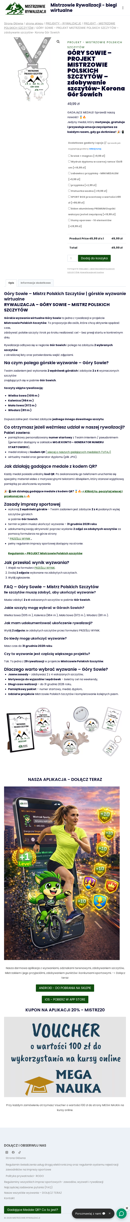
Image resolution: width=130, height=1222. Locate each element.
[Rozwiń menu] (123, 7)
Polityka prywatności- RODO (25, 1176)
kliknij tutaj (95, 148)
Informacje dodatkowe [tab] (36, 283)
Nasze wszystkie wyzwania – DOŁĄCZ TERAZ (33, 1193)
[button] (58, 42)
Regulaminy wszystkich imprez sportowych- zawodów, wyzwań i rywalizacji (53, 1182)
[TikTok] (19, 1152)
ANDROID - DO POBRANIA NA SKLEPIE (65, 988)
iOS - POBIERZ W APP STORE (65, 999)
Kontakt (9, 1198)
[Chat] (121, 1213)
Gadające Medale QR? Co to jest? (32, 1210)
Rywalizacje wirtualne (92, 272)
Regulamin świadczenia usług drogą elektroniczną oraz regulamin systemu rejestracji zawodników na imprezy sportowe (62, 1167)
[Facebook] (13, 1152)
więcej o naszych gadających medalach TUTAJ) (79, 452)
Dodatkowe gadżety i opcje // (94, 145)
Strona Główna (16, 1158)
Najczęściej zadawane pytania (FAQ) (28, 1187)
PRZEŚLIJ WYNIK (20, 539)
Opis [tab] (11, 283)
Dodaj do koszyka (94, 258)
